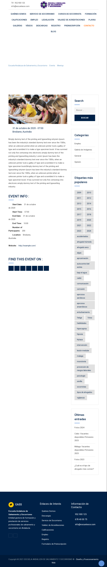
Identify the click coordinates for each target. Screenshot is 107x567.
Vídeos (29, 25)
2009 (79, 193)
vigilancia (81, 398)
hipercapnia (82, 329)
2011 (79, 198)
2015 (79, 209)
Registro (56, 25)
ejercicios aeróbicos (81, 296)
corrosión (81, 289)
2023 (79, 231)
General (78, 156)
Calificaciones (19, 20)
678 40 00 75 (81, 519)
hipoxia (80, 334)
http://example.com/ (27, 245)
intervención (82, 345)
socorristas (81, 387)
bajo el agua (82, 273)
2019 (79, 220)
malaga (80, 356)
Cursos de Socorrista (69, 14)
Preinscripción (72, 25)
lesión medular (83, 351)
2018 (89, 214)
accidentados (82, 236)
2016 (89, 209)
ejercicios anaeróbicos (82, 305)
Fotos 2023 (79, 459)
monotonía (81, 361)
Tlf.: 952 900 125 (18, 3)
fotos (90, 318)
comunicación (82, 284)
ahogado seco (83, 247)
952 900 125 (81, 514)
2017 (79, 214)
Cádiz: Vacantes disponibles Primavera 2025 (84, 437)
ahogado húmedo (84, 242)
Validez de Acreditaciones (71, 20)
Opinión (78, 162)
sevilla (79, 381)
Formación (90, 14)
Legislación (48, 20)
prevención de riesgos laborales (84, 368)
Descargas (41, 25)
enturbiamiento (83, 312)
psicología (81, 376)
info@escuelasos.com (20, 6)
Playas (92, 20)
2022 (89, 225)
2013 (79, 204)
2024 (89, 231)
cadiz (79, 278)
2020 (89, 220)
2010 (89, 193)
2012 (89, 198)
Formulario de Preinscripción (54, 544)
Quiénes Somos (18, 14)
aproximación (82, 258)
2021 (79, 225)
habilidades (81, 323)
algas (79, 253)
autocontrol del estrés (83, 265)
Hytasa (80, 340)
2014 (89, 204)
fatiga (79, 318)
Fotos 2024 (79, 427)
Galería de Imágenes (83, 150)
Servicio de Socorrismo (42, 14)
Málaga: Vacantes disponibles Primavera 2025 (84, 450)
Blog (53, 31)
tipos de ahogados (84, 392)
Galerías (17, 25)
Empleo (34, 20)
